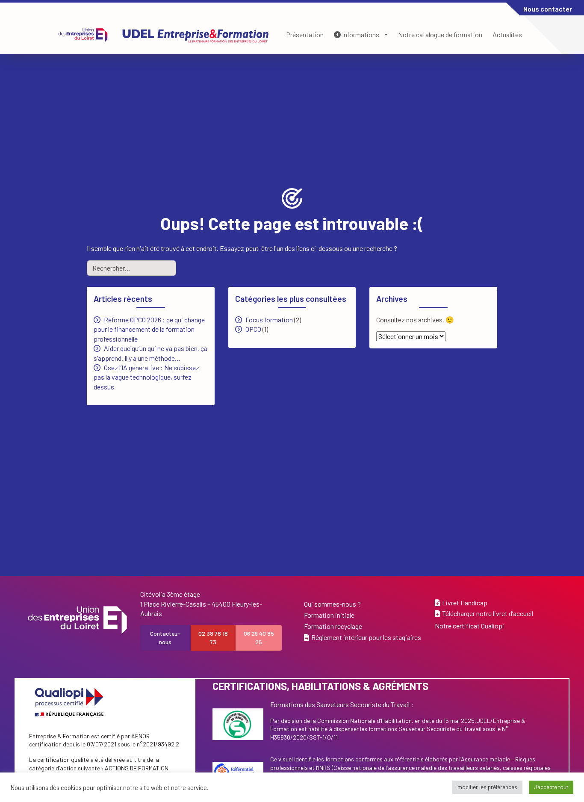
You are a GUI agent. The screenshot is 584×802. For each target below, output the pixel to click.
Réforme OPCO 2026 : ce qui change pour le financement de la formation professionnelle (149, 329)
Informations (360, 34)
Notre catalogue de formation (440, 34)
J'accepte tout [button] (551, 787)
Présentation (305, 34)
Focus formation (269, 319)
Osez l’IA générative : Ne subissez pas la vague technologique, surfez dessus (146, 377)
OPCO (253, 329)
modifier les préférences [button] (487, 787)
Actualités (507, 34)
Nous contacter (547, 9)
